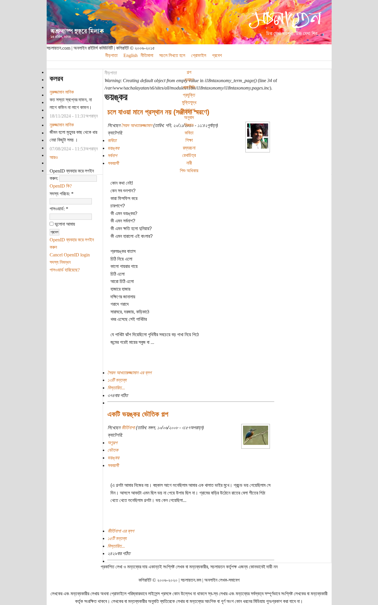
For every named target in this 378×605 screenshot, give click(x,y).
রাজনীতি (189, 87)
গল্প (189, 72)
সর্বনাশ (112, 155)
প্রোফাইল (198, 55)
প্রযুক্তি (189, 94)
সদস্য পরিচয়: (62, 193)
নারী (189, 162)
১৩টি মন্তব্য (116, 380)
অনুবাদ (189, 117)
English (130, 55)
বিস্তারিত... (116, 387)
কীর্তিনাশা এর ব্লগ (120, 531)
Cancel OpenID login (70, 254)
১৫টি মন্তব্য (116, 538)
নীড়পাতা (111, 55)
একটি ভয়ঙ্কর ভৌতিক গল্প (137, 414)
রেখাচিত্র (189, 155)
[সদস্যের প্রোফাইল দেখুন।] (257, 146)
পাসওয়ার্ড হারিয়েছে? (65, 269)
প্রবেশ (217, 55)
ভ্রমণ (189, 79)
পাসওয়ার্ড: (59, 208)
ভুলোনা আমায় (64, 224)
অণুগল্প (112, 442)
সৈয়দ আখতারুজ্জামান (136, 125)
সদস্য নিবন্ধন (60, 262)
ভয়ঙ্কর (113, 148)
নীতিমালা (147, 55)
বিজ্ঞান (189, 125)
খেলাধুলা (189, 110)
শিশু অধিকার (189, 170)
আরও (54, 157)
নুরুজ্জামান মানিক (62, 92)
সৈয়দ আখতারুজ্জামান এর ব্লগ (129, 372)
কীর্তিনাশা (128, 427)
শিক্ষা (189, 140)
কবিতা (189, 132)
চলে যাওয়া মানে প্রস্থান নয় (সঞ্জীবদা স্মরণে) (158, 112)
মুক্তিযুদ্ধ (189, 102)
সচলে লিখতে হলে (172, 55)
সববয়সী (113, 163)
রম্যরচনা (189, 147)
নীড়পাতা (111, 72)
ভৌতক (112, 450)
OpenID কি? (61, 185)
